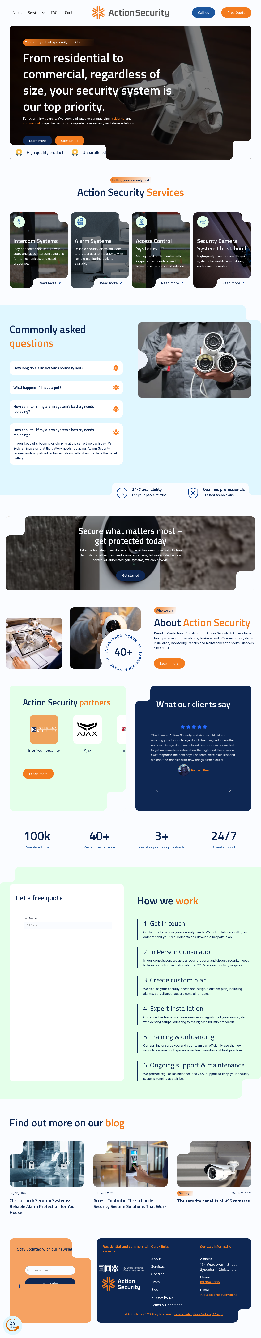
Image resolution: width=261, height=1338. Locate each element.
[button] (36, 12)
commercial (31, 123)
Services (158, 1266)
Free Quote (236, 12)
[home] (130, 13)
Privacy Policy (162, 1297)
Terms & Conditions (166, 1305)
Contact (71, 12)
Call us (203, 12)
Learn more (37, 140)
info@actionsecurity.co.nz (218, 1295)
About (17, 12)
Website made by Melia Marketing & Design (198, 1314)
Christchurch (195, 633)
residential (118, 118)
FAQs (55, 12)
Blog (154, 1289)
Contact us (69, 140)
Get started (130, 575)
